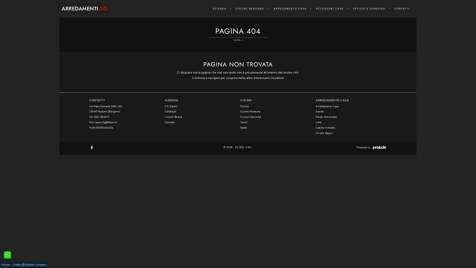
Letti (318, 122)
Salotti (320, 111)
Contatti (402, 8)
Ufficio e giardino (369, 8)
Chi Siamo (171, 106)
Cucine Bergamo (250, 8)
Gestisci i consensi (36, 265)
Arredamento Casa (290, 8)
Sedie (243, 128)
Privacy (5, 265)
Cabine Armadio (325, 128)
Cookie (17, 265)
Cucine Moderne (250, 111)
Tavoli (243, 122)
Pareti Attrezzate (326, 117)
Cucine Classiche (250, 117)
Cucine (244, 106)
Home (237, 40)
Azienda (219, 8)
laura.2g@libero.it (106, 122)
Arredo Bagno (324, 133)
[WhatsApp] (7, 255)
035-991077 (102, 117)
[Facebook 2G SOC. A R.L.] (91, 147)
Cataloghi (170, 111)
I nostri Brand (173, 117)
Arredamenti (84, 8)
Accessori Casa (330, 8)
